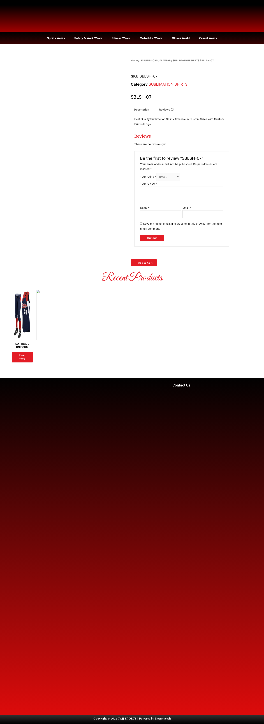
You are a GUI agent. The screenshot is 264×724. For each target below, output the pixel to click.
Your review (149, 183)
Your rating (148, 177)
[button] (144, 262)
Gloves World (181, 38)
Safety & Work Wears (88, 38)
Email (186, 207)
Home (134, 60)
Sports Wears (56, 38)
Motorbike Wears (151, 38)
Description (141, 109)
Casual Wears (208, 38)
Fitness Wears (121, 38)
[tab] (141, 109)
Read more (22, 357)
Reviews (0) (167, 109)
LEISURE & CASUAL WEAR (155, 60)
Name (145, 207)
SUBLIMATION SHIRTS (186, 60)
